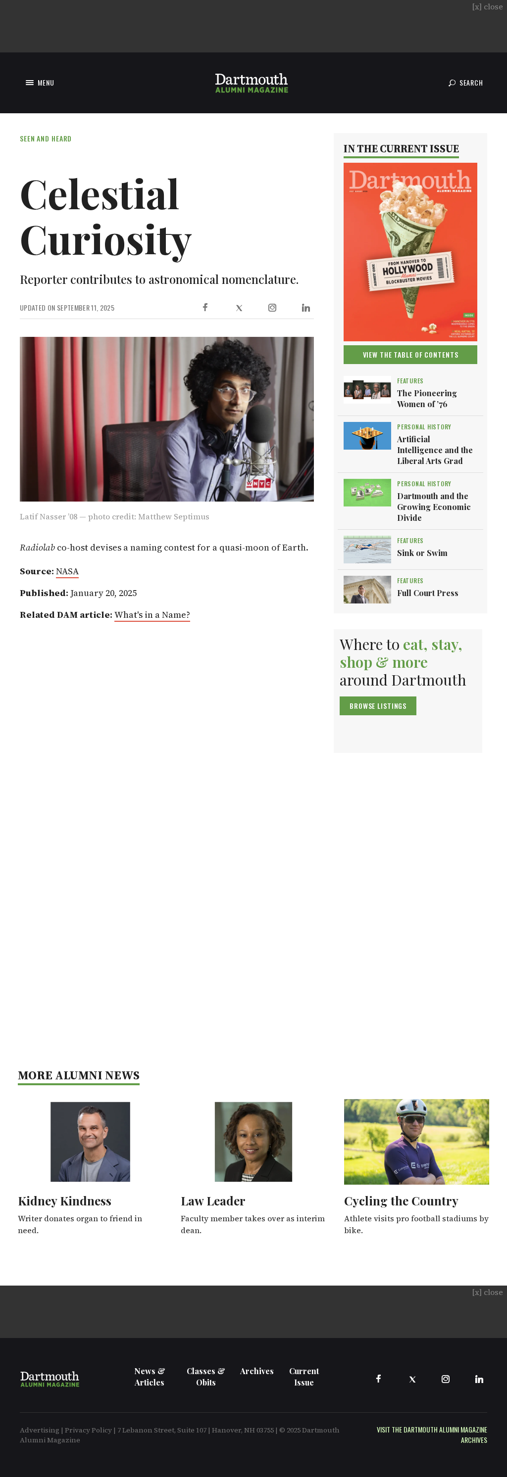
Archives (257, 1371)
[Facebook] (205, 308)
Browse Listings (378, 705)
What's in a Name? (152, 614)
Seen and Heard (46, 138)
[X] (239, 308)
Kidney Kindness (64, 1200)
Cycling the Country (401, 1200)
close (487, 6)
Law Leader (213, 1200)
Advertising (39, 1430)
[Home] (251, 82)
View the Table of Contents (410, 354)
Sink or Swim (422, 553)
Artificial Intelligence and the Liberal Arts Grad (435, 450)
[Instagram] (272, 308)
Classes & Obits (206, 1376)
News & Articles (149, 1376)
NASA (67, 571)
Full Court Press (427, 593)
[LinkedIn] (306, 308)
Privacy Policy (88, 1430)
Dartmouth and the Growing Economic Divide (434, 507)
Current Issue (304, 1376)
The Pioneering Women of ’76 (427, 398)
